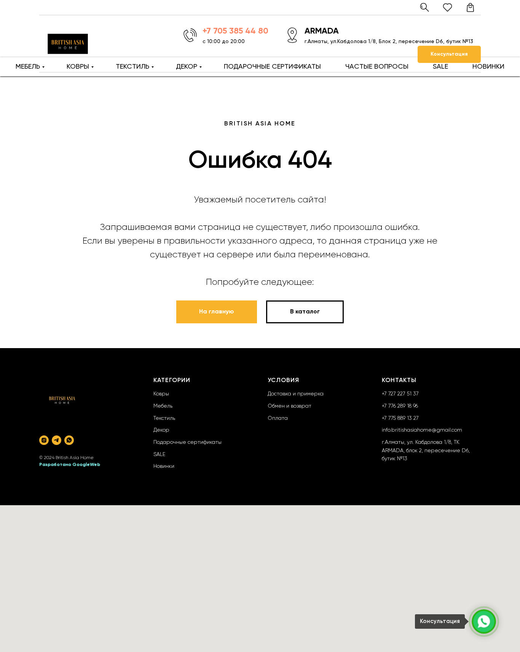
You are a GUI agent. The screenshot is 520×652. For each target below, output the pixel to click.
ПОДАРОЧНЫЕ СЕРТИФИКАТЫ (272, 66)
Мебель (162, 406)
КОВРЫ (78, 66)
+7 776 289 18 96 (400, 406)
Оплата (278, 418)
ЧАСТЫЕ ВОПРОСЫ (376, 66)
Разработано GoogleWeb (69, 465)
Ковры (161, 394)
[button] (449, 54)
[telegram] (56, 440)
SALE (440, 66)
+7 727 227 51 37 (400, 394)
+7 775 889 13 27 (400, 418)
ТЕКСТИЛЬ (132, 66)
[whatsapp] (69, 440)
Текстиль (164, 418)
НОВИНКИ (488, 66)
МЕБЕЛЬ (28, 66)
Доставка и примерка (296, 394)
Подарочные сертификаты (187, 442)
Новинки (163, 466)
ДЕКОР (186, 66)
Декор (161, 430)
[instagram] (44, 440)
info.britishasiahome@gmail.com (422, 430)
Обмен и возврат (289, 406)
